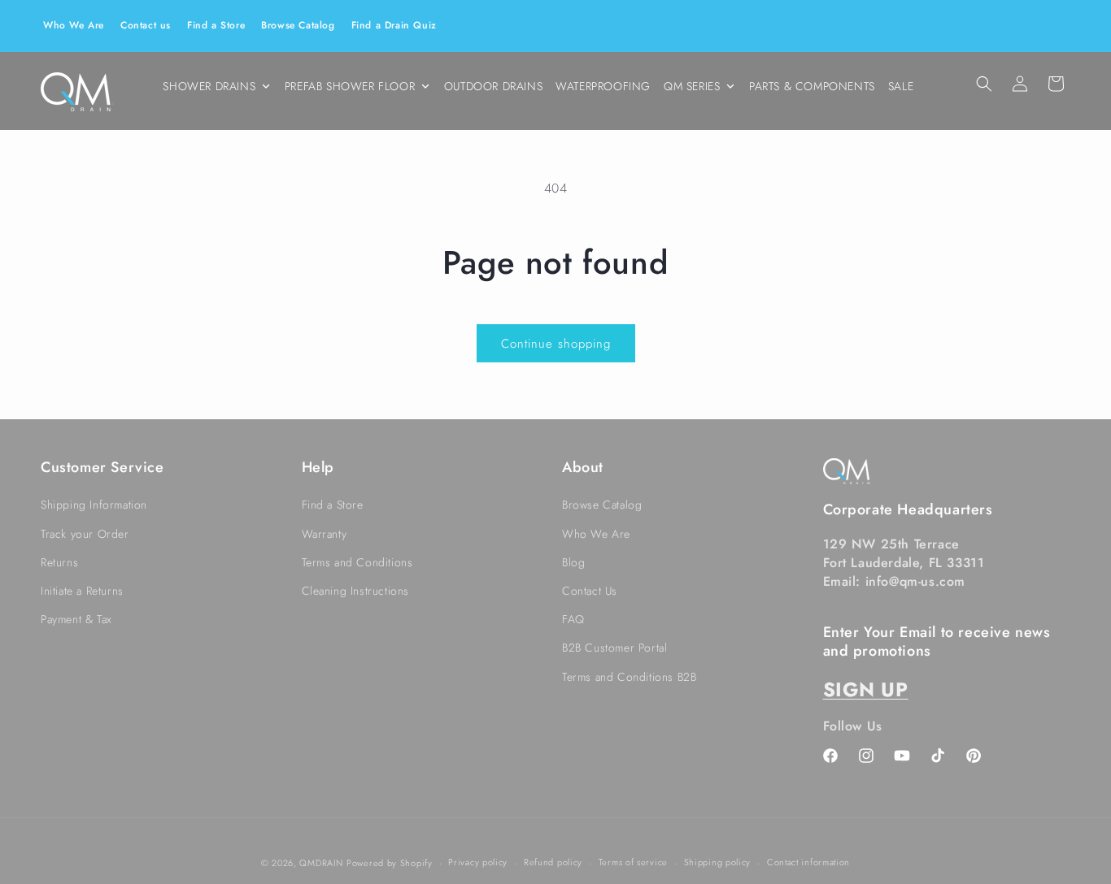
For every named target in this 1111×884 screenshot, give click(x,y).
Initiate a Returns (82, 591)
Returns (59, 562)
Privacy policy (478, 862)
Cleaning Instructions (356, 591)
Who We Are (73, 25)
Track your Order (85, 534)
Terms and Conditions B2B (629, 677)
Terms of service (633, 862)
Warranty (324, 534)
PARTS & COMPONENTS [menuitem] (812, 86)
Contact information (808, 862)
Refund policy (553, 862)
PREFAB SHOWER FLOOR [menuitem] (350, 86)
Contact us (145, 25)
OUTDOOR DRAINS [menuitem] (493, 86)
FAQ (573, 619)
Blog (573, 562)
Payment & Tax (76, 619)
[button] (984, 84)
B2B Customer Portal (614, 647)
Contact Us (589, 591)
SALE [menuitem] (900, 86)
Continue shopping (556, 344)
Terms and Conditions (357, 562)
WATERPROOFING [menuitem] (603, 86)
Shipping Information (94, 504)
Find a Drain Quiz (394, 25)
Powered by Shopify (389, 862)
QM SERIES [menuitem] (692, 86)
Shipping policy (718, 862)
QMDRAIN (320, 862)
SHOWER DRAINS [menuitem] (209, 86)
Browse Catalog (297, 25)
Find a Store (216, 25)
